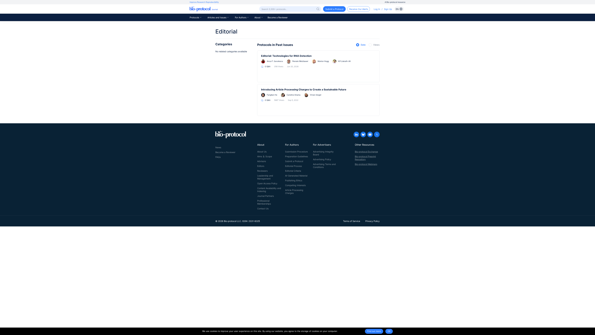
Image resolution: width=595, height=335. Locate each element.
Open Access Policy (267, 183)
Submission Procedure (296, 151)
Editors (260, 166)
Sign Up (388, 9)
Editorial (226, 31)
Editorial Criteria (293, 171)
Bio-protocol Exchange (366, 151)
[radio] (361, 45)
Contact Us (263, 208)
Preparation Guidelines (296, 156)
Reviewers (262, 171)
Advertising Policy (322, 159)
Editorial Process (293, 166)
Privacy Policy (372, 221)
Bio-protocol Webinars (366, 164)
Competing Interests (295, 185)
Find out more (374, 331)
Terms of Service (351, 221)
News (218, 147)
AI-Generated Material (296, 175)
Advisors (261, 161)
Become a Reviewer (278, 17)
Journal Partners (265, 196)
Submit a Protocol (294, 161)
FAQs (218, 157)
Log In (377, 9)
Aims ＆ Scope (264, 156)
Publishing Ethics (293, 180)
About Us (262, 151)
